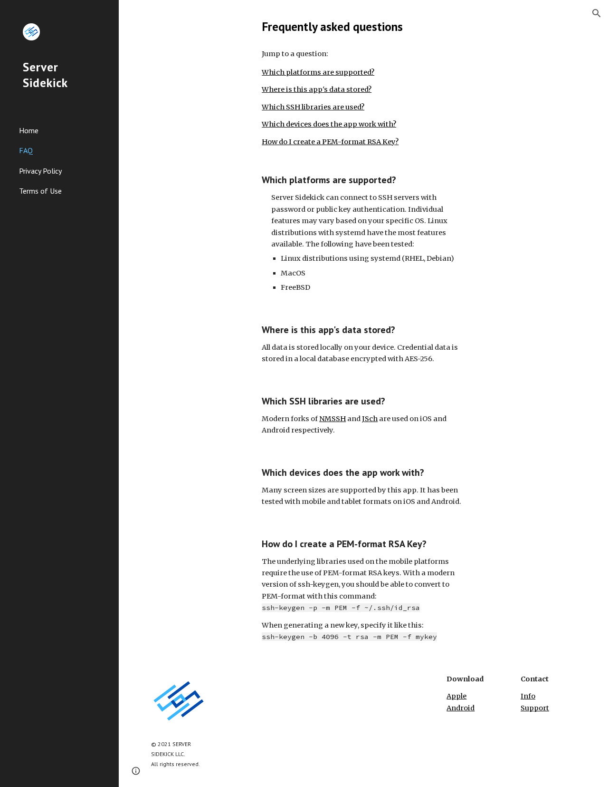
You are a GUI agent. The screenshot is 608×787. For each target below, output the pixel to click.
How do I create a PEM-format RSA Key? (330, 142)
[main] (363, 26)
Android (460, 708)
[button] (596, 13)
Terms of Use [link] (40, 191)
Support (535, 708)
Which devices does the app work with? (329, 124)
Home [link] (28, 130)
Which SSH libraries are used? (313, 107)
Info (528, 696)
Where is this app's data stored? (316, 89)
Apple (456, 696)
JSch (370, 418)
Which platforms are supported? (318, 72)
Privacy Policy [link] (40, 171)
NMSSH (332, 418)
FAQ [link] (26, 150)
